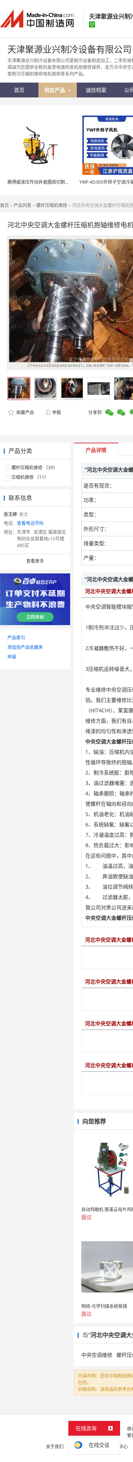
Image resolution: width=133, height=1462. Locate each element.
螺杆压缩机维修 (51, 205)
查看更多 (35, 561)
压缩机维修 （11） (30, 477)
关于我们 (55, 1446)
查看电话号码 (30, 523)
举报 (56, 412)
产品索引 (16, 638)
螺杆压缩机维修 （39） (34, 467)
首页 (4, 205)
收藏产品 (24, 412)
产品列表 (22, 205)
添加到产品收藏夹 (25, 647)
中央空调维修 (96, 1354)
